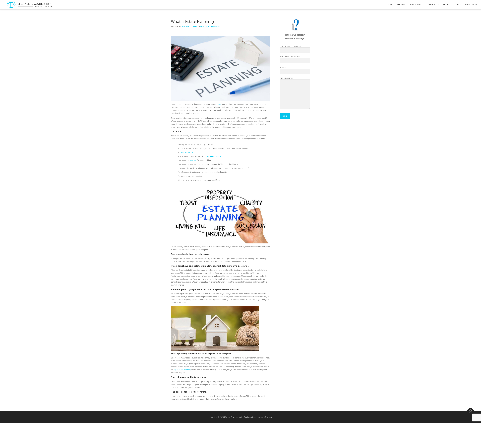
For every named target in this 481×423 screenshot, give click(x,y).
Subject (283, 67)
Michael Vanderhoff (210, 27)
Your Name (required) (290, 46)
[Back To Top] (470, 411)
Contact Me (471, 5)
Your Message (286, 78)
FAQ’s (458, 5)
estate (219, 104)
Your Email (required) (291, 57)
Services (401, 5)
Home (390, 5)
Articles (447, 5)
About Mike (415, 5)
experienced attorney (182, 369)
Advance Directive (214, 156)
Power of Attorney (187, 152)
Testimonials (432, 5)
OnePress (248, 417)
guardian (193, 160)
